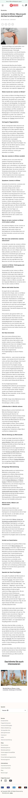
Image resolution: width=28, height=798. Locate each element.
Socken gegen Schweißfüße (8, 752)
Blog (2, 770)
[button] (2, 24)
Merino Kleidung (16, 546)
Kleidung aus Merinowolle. (13, 451)
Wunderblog (4, 10)
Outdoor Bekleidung (19, 459)
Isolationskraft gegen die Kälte (10, 491)
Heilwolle (9, 638)
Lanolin (10, 580)
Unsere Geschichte (5, 768)
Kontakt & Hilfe (4, 720)
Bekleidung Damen (5, 750)
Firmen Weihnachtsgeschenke (8, 757)
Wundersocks (5, 656)
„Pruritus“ (12, 118)
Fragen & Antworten (6, 723)
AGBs (2, 737)
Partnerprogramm (5, 759)
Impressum (3, 735)
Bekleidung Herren (5, 747)
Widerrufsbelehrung (6, 727)
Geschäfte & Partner (6, 765)
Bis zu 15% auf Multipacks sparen (14, 1)
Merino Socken (6, 547)
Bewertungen (4, 772)
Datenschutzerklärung (6, 739)
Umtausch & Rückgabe (6, 725)
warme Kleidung (6, 442)
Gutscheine (4, 754)
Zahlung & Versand (5, 732)
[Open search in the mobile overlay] (23, 5)
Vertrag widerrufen (5, 730)
